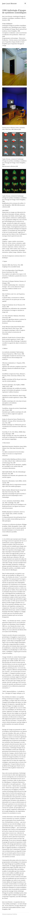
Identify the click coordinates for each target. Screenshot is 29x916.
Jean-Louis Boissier (9, 3)
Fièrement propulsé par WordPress (9, 914)
